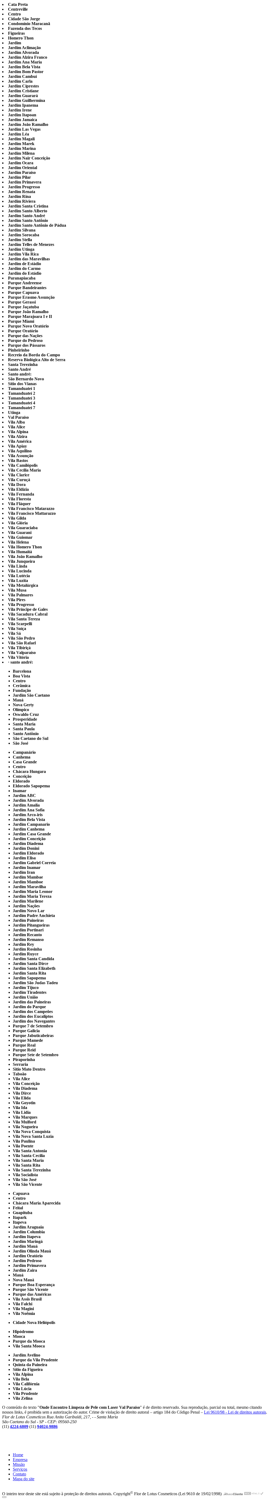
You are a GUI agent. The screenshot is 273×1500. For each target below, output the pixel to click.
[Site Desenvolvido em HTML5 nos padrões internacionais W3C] (254, 1493)
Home (18, 1455)
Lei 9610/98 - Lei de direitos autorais (235, 1412)
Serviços (20, 1469)
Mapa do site (23, 1479)
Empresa (20, 1459)
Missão (19, 1464)
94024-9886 (47, 1426)
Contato (19, 1474)
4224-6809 (19, 1426)
